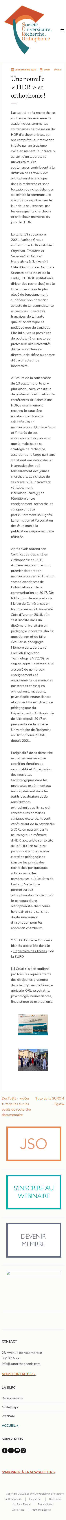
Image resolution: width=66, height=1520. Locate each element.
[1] (38, 493)
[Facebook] (5, 1450)
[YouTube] (17, 1450)
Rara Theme (23, 1504)
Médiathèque (10, 1407)
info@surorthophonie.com (21, 1364)
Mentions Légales (41, 1510)
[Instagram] (23, 1450)
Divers (57, 69)
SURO (46, 69)
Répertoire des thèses (30, 951)
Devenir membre (12, 1398)
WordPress (18, 1510)
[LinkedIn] (11, 1450)
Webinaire (8, 1416)
